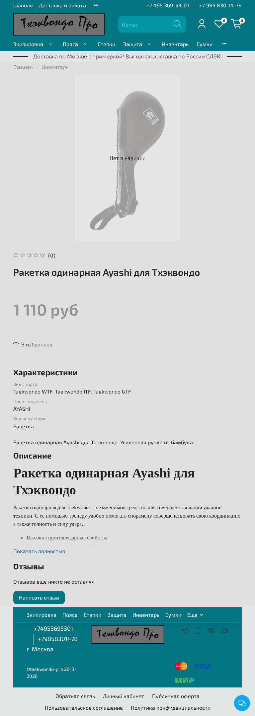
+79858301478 (58, 638)
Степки (106, 44)
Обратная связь (75, 696)
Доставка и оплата (62, 5)
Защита (132, 44)
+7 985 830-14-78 (220, 5)
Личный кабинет (123, 696)
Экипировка (28, 44)
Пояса (70, 44)
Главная (23, 5)
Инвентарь (175, 44)
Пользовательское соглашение (84, 707)
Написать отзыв (39, 597)
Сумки (204, 44)
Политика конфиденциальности (171, 707)
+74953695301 (53, 628)
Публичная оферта (176, 696)
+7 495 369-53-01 (167, 5)
